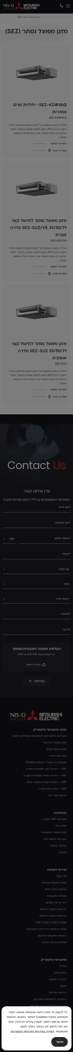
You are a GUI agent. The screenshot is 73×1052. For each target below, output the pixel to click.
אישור (59, 1042)
